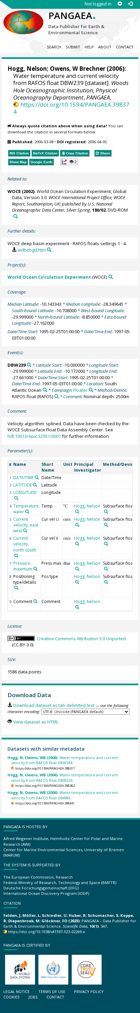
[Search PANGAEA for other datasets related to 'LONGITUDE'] (16, 498)
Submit (73, 46)
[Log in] (130, 3)
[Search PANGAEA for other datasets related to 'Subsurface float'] (106, 512)
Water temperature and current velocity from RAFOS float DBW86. (62, 795)
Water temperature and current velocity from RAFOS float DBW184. (62, 760)
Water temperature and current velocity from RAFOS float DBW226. (62, 777)
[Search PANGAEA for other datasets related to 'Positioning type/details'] (16, 588)
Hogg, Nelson (27, 68)
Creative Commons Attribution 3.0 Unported (81, 638)
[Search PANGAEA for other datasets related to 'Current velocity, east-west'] (25, 531)
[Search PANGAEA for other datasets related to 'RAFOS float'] (56, 396)
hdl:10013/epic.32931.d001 (34, 436)
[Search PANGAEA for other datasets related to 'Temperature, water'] (27, 512)
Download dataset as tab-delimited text (53, 705)
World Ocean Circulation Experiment (49, 277)
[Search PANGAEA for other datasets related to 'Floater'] (91, 390)
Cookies (11, 996)
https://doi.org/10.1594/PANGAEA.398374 (71, 108)
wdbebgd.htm (32, 250)
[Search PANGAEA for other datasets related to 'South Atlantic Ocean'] (45, 390)
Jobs (33, 996)
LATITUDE (22, 485)
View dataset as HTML (35, 722)
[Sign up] (120, 3)
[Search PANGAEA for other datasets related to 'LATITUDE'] (35, 485)
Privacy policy (89, 991)
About (104, 46)
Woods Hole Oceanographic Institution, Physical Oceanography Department (70, 90)
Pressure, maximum (22, 566)
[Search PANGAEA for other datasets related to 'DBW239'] (29, 365)
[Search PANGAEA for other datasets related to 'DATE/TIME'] (37, 477)
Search (54, 46)
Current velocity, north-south (24, 544)
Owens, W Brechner (77, 68)
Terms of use (51, 991)
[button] (69, 161)
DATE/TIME (23, 477)
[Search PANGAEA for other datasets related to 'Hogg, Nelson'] (77, 512)
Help (89, 46)
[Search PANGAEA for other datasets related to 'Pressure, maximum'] (35, 569)
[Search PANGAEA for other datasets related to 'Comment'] (35, 601)
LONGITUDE (24, 492)
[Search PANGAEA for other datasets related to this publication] (15, 216)
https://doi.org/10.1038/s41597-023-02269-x (46, 931)
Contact (125, 46)
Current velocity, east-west (26, 525)
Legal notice (16, 991)
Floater (80, 390)
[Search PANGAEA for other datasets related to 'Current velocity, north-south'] (16, 556)
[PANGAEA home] (23, 17)
